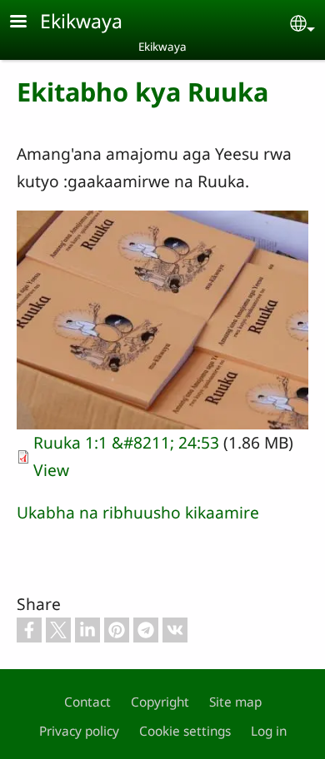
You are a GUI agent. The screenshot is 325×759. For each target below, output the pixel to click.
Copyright (160, 702)
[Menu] (28, 22)
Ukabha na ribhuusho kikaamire (138, 512)
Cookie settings (185, 731)
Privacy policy (79, 731)
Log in (269, 731)
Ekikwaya (81, 20)
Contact (87, 702)
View (51, 470)
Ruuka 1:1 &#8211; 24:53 (126, 442)
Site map (235, 702)
